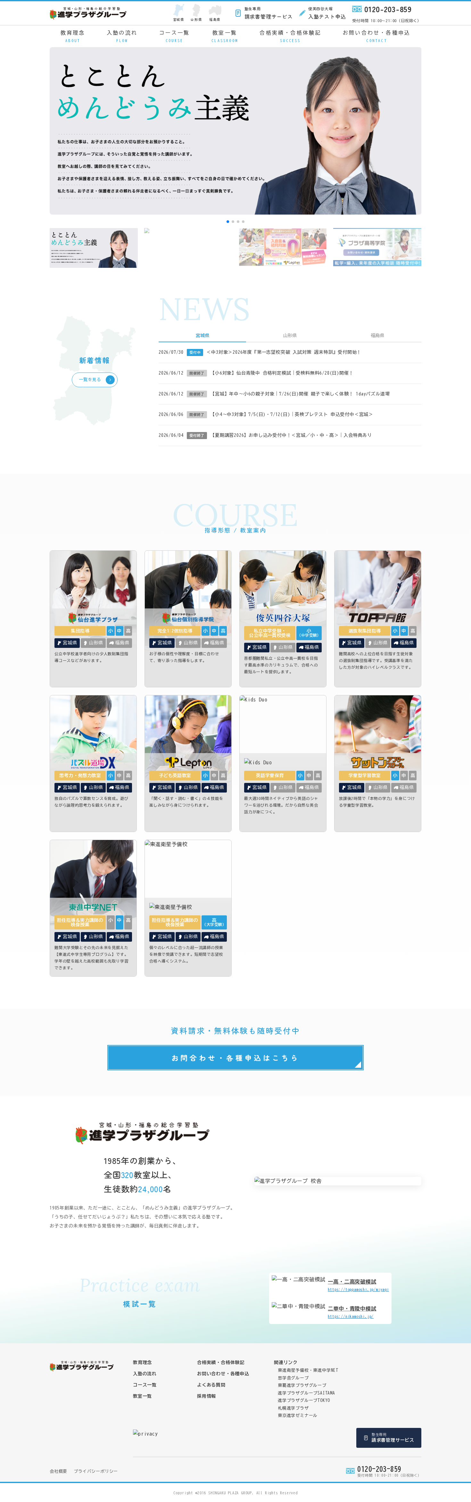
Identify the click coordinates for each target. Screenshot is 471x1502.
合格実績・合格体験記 (290, 36)
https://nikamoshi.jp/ (352, 1312)
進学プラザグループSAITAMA (306, 1393)
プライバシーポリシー (96, 1471)
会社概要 (58, 1471)
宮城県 (178, 19)
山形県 (196, 19)
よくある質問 (211, 1385)
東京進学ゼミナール (298, 1415)
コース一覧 (174, 36)
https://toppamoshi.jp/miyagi (358, 1285)
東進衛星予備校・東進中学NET (308, 1370)
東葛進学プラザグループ (302, 1385)
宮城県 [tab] (202, 335)
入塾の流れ (122, 36)
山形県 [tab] (290, 335)
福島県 (214, 19)
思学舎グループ (293, 1378)
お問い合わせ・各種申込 (376, 36)
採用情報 (206, 1396)
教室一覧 (224, 36)
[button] (228, 221)
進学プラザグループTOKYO (304, 1400)
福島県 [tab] (377, 335)
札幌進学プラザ (293, 1408)
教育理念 (73, 36)
